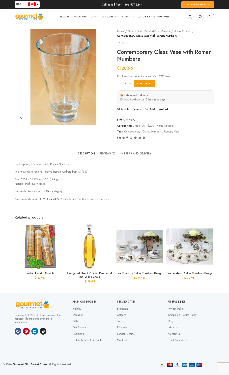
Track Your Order (178, 340)
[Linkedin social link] (140, 138)
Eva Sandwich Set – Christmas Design (189, 273)
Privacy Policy (176, 309)
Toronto (121, 321)
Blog (171, 321)
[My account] (190, 16)
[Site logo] (30, 16)
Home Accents (182, 31)
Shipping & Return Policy (182, 315)
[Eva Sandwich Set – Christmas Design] (189, 246)
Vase (177, 131)
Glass (145, 131)
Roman (168, 131)
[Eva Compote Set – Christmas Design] (139, 246)
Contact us (174, 334)
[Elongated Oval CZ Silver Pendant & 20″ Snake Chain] (89, 246)
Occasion (78, 315)
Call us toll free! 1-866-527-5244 (122, 4)
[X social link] (131, 138)
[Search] (200, 16)
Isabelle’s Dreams (58, 199)
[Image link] (33, 304)
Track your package (197, 4)
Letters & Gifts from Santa (87, 340)
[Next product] (127, 43)
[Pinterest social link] (135, 138)
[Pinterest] (26, 331)
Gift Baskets (79, 327)
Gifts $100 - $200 (143, 126)
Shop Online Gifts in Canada (153, 31)
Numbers (156, 131)
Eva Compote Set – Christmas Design (139, 273)
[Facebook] (18, 331)
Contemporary (132, 131)
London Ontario (126, 334)
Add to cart (144, 83)
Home (120, 31)
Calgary (121, 315)
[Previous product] (119, 43)
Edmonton (122, 327)
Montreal (122, 340)
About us (173, 327)
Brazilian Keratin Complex (39, 273)
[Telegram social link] (144, 138)
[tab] (86, 152)
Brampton (122, 309)
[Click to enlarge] (21, 118)
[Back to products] (123, 43)
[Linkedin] (34, 331)
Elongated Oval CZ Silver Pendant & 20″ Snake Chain (89, 275)
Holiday (77, 309)
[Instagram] (43, 331)
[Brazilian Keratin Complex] (39, 246)
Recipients (78, 334)
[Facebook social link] (127, 138)
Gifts (130, 31)
